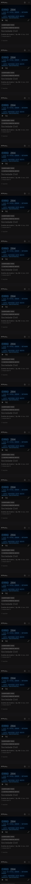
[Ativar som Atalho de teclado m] (6, 882)
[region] (15, 442)
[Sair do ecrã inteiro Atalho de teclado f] (28, 882)
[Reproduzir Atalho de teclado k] (2, 882)
